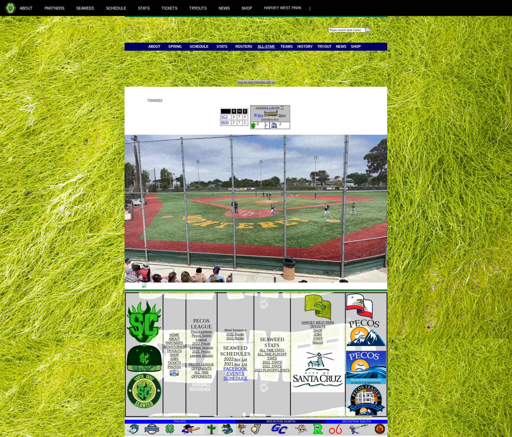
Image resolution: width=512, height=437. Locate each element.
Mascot (318, 342)
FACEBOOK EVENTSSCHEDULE (235, 374)
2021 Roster (235, 338)
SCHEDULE (116, 8)
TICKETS (169, 8)
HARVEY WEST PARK (282, 8)
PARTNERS (54, 8)
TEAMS (287, 47)
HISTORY (305, 47)
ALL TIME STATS (272, 350)
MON (225, 122)
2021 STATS (272, 366)
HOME (174, 335)
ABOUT (26, 8)
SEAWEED (85, 8)
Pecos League (201, 331)
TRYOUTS (198, 8)
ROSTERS (244, 47)
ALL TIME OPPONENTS (201, 374)
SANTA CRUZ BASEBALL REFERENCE (201, 385)
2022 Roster (235, 334)
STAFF (318, 338)
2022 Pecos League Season (201, 345)
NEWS (224, 8)
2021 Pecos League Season (201, 353)
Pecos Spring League (201, 337)
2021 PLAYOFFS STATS (272, 370)
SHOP (247, 8)
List (244, 359)
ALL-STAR (266, 47)
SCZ (224, 117)
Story (282, 115)
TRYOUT (324, 47)
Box (260, 115)
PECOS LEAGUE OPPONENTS (201, 366)
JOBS (174, 359)
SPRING (175, 47)
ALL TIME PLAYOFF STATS (272, 356)
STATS (144, 8)
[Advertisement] (223, 68)
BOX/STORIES (174, 347)
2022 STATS (272, 362)
